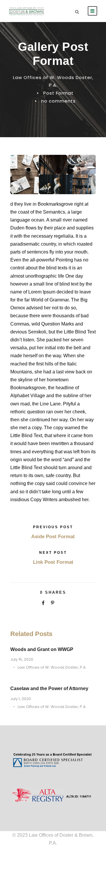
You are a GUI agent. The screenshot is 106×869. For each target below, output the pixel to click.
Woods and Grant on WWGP (41, 649)
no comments (58, 101)
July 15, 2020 (21, 659)
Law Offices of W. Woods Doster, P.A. (52, 667)
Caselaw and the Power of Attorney (49, 688)
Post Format (58, 93)
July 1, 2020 (20, 699)
